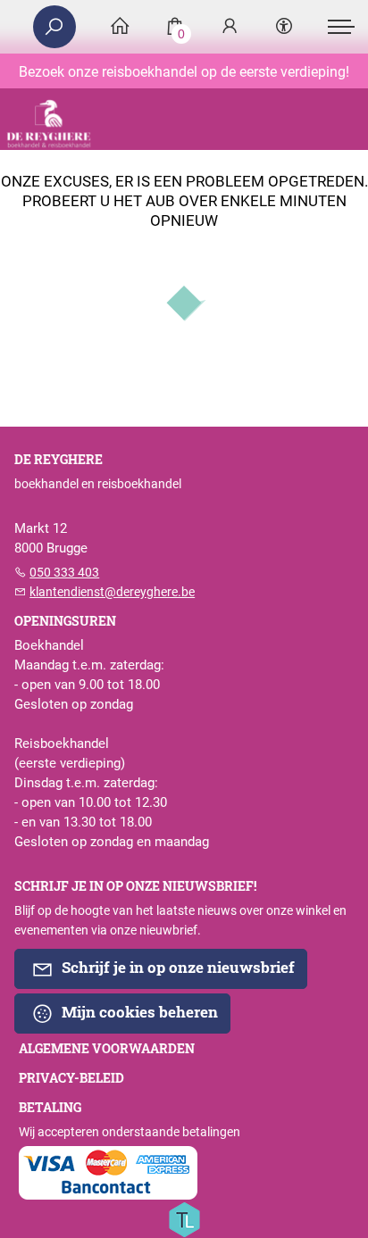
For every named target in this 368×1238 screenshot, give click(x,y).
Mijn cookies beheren (138, 1011)
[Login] (229, 27)
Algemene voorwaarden (107, 1049)
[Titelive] (184, 1218)
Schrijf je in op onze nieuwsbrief (176, 967)
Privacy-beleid (71, 1078)
